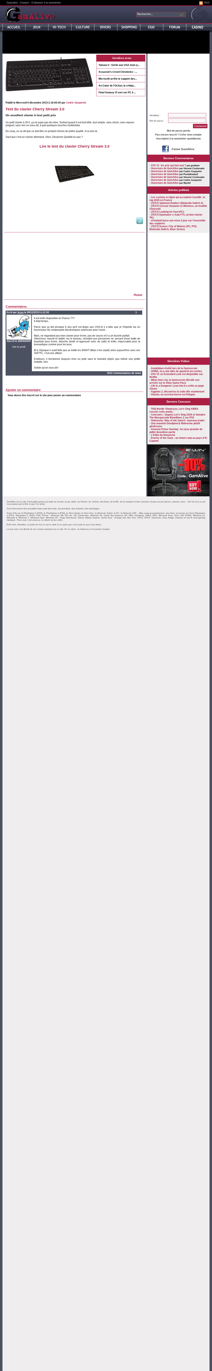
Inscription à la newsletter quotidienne (178, 138)
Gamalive (12, 2)
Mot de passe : (156, 121)
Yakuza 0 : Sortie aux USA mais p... (119, 65)
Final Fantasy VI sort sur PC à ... (117, 92)
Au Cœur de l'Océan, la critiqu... (117, 85)
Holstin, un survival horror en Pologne (173, 394)
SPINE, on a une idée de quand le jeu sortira (176, 371)
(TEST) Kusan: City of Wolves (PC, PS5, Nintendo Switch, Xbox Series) (173, 228)
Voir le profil (18, 346)
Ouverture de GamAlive (165, 168)
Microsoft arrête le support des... (118, 78)
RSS (207, 2)
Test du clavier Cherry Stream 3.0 (35, 109)
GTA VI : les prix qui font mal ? (168, 165)
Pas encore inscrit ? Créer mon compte (178, 134)
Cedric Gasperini (76, 102)
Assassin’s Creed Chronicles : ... (118, 71)
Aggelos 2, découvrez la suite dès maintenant (177, 391)
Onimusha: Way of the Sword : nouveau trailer (178, 420)
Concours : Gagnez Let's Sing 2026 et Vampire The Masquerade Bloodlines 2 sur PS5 (177, 416)
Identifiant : (154, 115)
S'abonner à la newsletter (46, 2)
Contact (24, 2)
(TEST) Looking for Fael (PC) (167, 211)
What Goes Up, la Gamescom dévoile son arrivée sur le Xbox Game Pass (174, 381)
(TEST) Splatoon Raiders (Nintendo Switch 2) (177, 203)
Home (138, 295)
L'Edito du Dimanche (163, 435)
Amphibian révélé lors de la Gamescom (174, 368)
